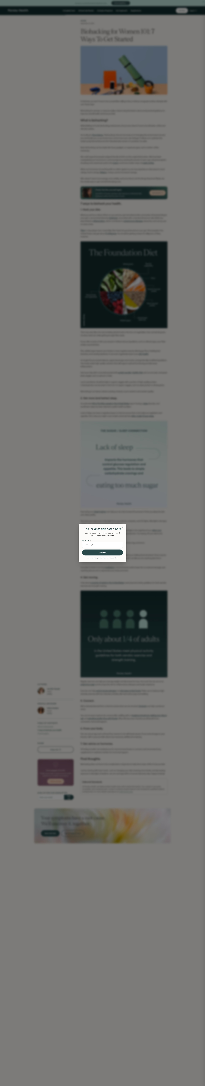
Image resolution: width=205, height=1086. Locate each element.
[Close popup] (123, 527)
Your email (86, 541)
